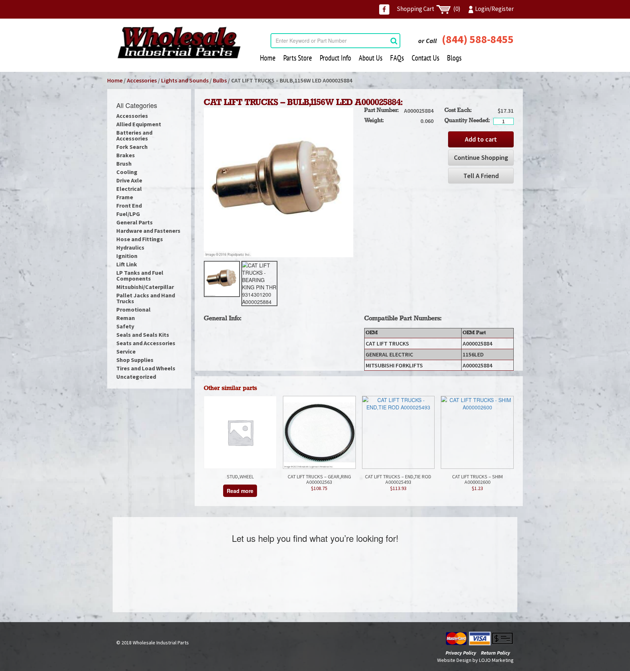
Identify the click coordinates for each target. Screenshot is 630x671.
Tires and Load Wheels (145, 368)
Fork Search (132, 146)
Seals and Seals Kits (142, 334)
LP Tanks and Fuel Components (139, 275)
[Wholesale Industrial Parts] (178, 42)
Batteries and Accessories (134, 135)
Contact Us (425, 58)
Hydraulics (130, 247)
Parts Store (297, 58)
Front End (129, 205)
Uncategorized (136, 376)
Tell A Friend (481, 175)
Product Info (335, 58)
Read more (240, 490)
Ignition (126, 255)
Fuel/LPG (128, 213)
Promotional (133, 309)
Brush (124, 163)
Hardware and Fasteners (148, 230)
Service (126, 351)
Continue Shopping (481, 157)
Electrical (129, 188)
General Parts (134, 222)
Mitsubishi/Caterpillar (145, 286)
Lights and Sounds (185, 80)
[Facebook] (384, 9)
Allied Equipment (138, 124)
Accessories (142, 80)
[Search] (394, 40)
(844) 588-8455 (478, 39)
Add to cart (481, 139)
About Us (370, 58)
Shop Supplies (134, 359)
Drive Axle (129, 180)
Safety (125, 326)
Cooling (126, 172)
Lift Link (126, 264)
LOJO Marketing (496, 660)
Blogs (454, 58)
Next (364, 283)
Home (268, 58)
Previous (193, 283)
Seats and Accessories (145, 343)
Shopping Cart (428, 9)
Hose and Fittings (139, 239)
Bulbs (220, 80)
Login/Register (494, 9)
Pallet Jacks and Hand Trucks (145, 298)
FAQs (397, 58)
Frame (124, 197)
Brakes (125, 155)
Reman (125, 317)
